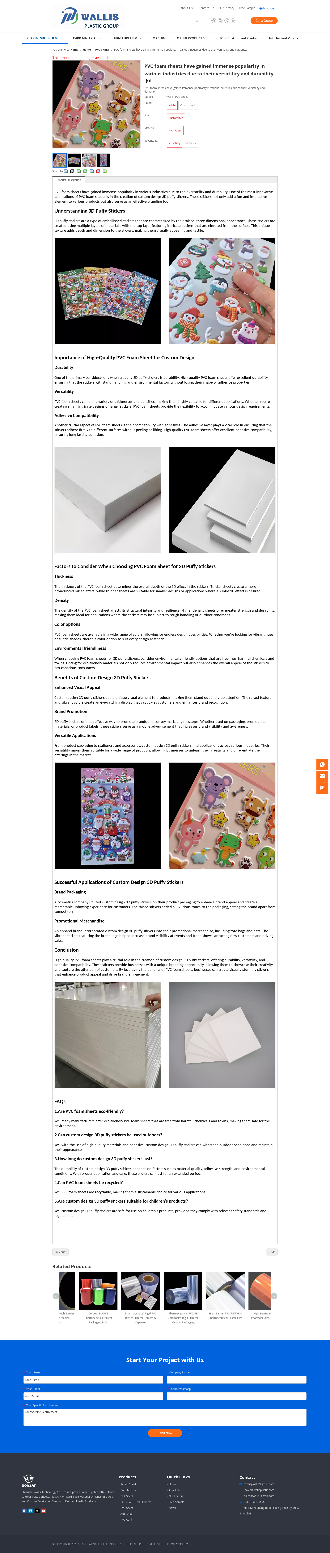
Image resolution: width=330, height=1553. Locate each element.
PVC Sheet (127, 1508)
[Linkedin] (220, 20)
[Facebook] (213, 20)
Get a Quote (264, 21)
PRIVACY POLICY (177, 1544)
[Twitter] (226, 20)
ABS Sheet (127, 1513)
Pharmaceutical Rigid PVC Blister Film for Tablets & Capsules (122, 1318)
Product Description (68, 180)
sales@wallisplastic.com (259, 1490)
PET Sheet (127, 1496)
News (172, 1508)
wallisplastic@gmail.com (259, 1484)
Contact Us (206, 8)
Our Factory (226, 8)
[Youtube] (233, 20)
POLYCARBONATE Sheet (136, 1502)
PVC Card (126, 1519)
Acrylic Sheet (128, 1484)
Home (172, 1484)
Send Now (165, 1433)
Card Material (129, 1490)
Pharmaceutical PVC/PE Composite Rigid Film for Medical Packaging (165, 1318)
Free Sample (247, 8)
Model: (148, 96)
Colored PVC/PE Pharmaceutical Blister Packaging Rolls (80, 1318)
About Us (186, 8)
